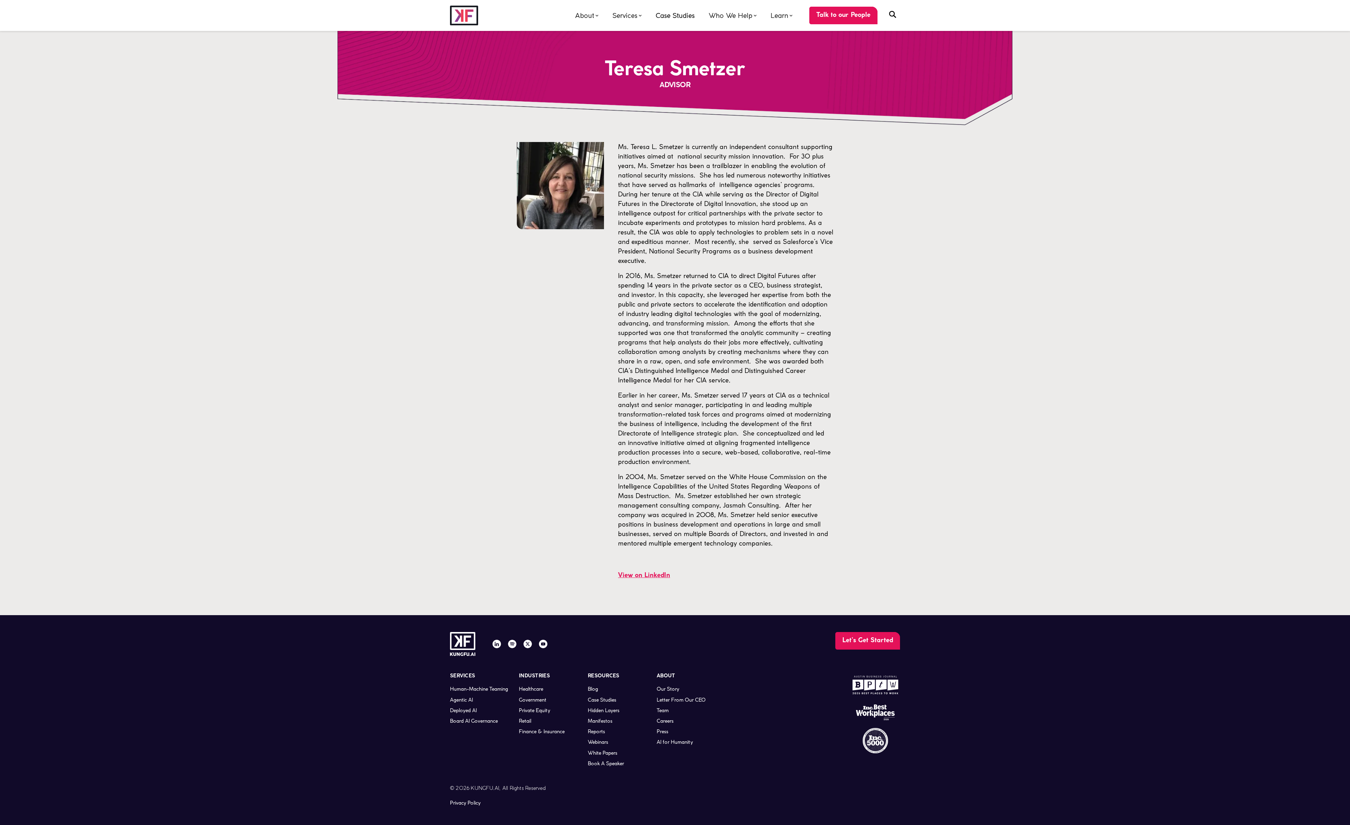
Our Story (668, 689)
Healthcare (531, 689)
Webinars (598, 742)
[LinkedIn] (497, 644)
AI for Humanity (675, 742)
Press (662, 731)
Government (532, 700)
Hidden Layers (603, 710)
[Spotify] (512, 644)
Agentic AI (461, 700)
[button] (586, 15)
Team (663, 710)
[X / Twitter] (527, 644)
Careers (665, 721)
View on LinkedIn (644, 576)
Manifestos (600, 721)
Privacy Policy (465, 803)
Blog (593, 689)
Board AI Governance (474, 721)
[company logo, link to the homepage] (464, 16)
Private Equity (534, 710)
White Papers (602, 753)
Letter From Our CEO (681, 700)
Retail (525, 721)
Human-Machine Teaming (479, 689)
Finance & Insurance (542, 731)
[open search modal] (892, 15)
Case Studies (675, 15)
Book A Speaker (606, 763)
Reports (596, 731)
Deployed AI (463, 710)
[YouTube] (543, 644)
